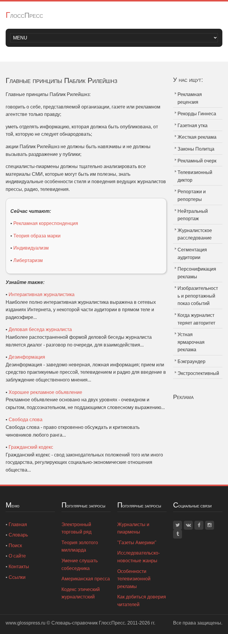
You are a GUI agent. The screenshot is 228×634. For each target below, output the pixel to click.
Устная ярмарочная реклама (191, 342)
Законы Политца (196, 148)
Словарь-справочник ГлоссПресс (88, 622)
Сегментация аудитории (192, 253)
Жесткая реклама (197, 137)
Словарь (18, 534)
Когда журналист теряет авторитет (196, 319)
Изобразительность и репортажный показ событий (198, 296)
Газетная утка (193, 125)
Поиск (15, 545)
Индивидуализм (31, 247)
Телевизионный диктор (195, 176)
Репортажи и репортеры (192, 195)
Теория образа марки (37, 235)
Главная (18, 524)
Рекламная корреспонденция (45, 223)
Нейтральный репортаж (193, 215)
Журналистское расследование (195, 234)
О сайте (17, 555)
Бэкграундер (191, 361)
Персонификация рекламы (197, 272)
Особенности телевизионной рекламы (134, 579)
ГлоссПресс (24, 15)
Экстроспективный (198, 373)
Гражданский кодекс (31, 447)
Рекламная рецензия (190, 98)
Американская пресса (85, 578)
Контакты (19, 566)
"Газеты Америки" (136, 542)
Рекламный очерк (197, 160)
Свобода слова (25, 419)
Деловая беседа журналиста (40, 329)
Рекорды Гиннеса (197, 113)
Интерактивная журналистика (42, 294)
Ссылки (17, 577)
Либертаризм (28, 260)
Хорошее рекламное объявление (45, 392)
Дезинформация (27, 357)
